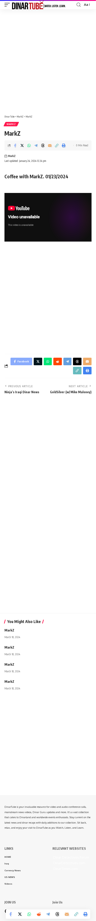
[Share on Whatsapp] (29, 145)
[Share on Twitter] (22, 145)
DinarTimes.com (65, 869)
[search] (78, 4)
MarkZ (11, 124)
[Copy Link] (57, 145)
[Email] (50, 145)
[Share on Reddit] (38, 914)
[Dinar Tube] (39, 4)
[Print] (64, 145)
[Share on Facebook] (15, 145)
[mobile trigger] (8, 4)
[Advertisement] (48, 60)
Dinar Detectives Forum (70, 857)
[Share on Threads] (43, 145)
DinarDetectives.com (68, 863)
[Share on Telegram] (36, 145)
